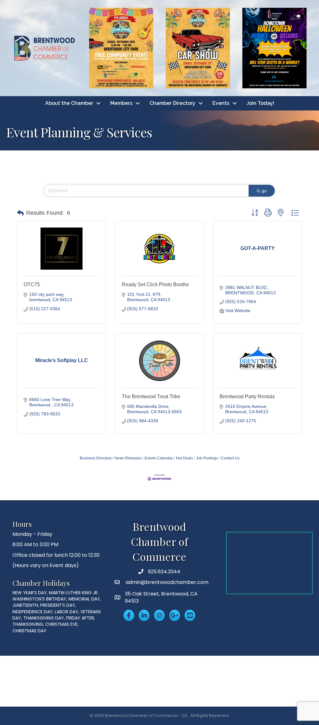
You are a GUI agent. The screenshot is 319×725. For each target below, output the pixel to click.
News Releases (128, 458)
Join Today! (260, 103)
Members (121, 103)
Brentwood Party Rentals (247, 396)
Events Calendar (159, 458)
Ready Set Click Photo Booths (155, 284)
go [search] (264, 190)
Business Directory (96, 458)
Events (220, 103)
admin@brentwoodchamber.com (166, 582)
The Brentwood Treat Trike (151, 396)
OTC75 (32, 284)
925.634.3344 (164, 571)
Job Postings (207, 458)
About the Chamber (69, 103)
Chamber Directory (172, 103)
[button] (20, 213)
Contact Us (230, 458)
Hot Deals (184, 458)
